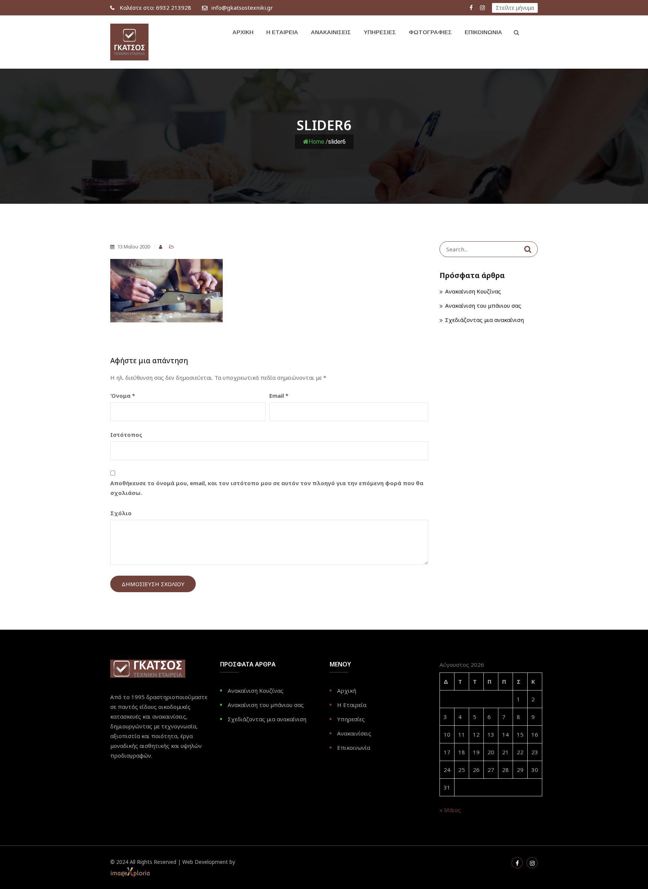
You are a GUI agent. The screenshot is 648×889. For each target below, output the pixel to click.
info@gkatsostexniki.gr (242, 7)
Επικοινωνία (483, 32)
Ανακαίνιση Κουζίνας (473, 291)
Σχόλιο (121, 513)
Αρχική (243, 32)
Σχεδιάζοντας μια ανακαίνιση (484, 319)
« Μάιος (450, 810)
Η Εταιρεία (282, 32)
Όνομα (122, 395)
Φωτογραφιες (430, 32)
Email (278, 395)
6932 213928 (155, 7)
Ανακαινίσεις (331, 32)
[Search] (528, 249)
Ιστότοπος (126, 434)
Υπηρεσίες (380, 32)
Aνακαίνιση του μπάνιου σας (483, 305)
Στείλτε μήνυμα (515, 7)
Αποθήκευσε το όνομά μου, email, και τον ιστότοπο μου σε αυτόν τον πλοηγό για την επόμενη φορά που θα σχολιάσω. (266, 487)
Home (316, 141)
